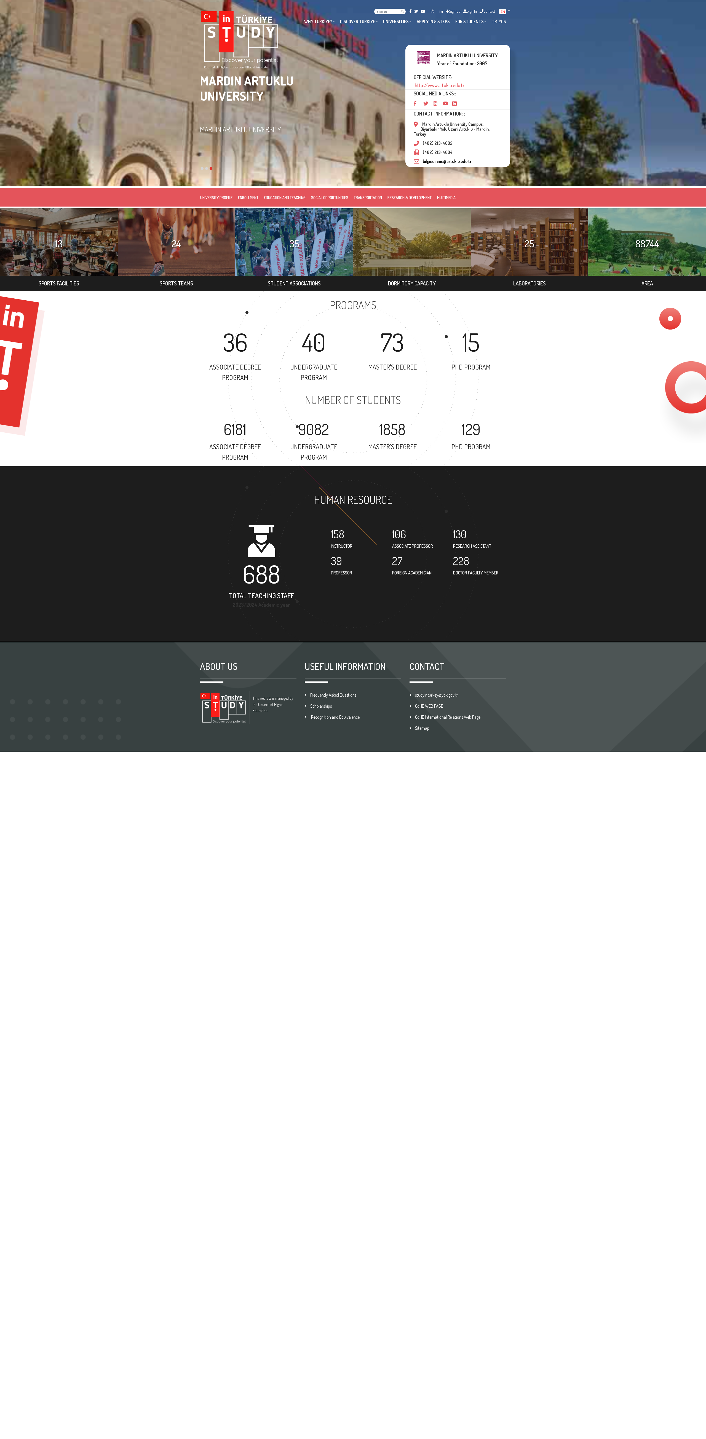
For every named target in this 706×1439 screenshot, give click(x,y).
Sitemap (422, 728)
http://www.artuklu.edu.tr (439, 85)
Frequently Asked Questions (333, 695)
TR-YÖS (499, 21)
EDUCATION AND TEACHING (285, 197)
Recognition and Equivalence (335, 717)
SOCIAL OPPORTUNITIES (329, 197)
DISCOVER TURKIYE (357, 21)
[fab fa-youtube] (423, 11)
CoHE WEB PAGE (429, 706)
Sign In (472, 11)
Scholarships (321, 706)
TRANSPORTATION (368, 197)
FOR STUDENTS (469, 21)
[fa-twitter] (416, 11)
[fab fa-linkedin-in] (441, 11)
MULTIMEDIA (446, 197)
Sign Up (455, 11)
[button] (504, 11)
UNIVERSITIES (396, 21)
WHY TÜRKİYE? (318, 21)
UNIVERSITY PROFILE (216, 197)
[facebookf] (410, 11)
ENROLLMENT (248, 197)
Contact (489, 11)
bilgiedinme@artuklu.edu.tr (447, 161)
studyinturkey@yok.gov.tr (436, 695)
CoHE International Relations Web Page (447, 717)
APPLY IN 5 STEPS (433, 21)
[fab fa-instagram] (432, 11)
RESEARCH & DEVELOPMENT (409, 197)
